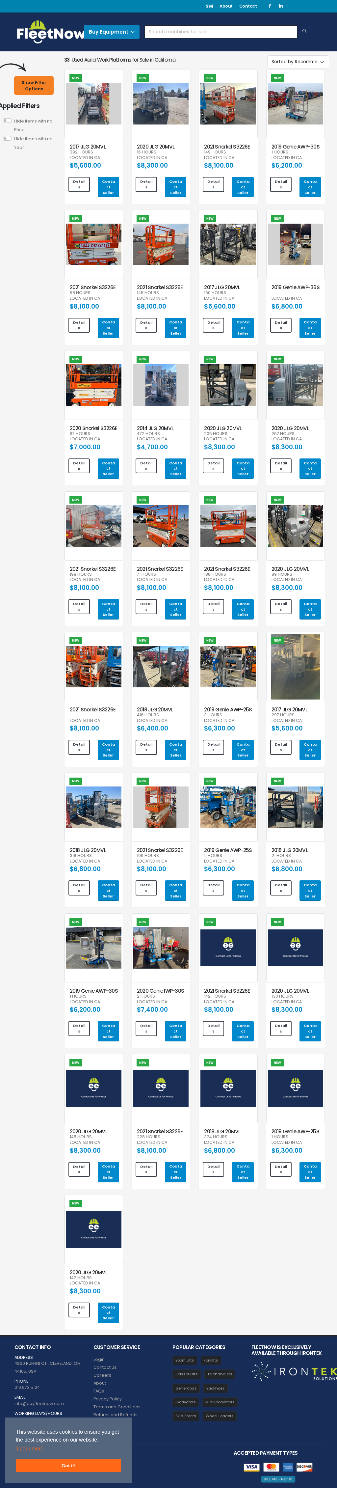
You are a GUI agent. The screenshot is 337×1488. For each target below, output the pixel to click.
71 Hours (146, 574)
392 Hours (81, 152)
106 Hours (148, 856)
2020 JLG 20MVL (155, 146)
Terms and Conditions (117, 1407)
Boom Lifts (184, 1360)
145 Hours (148, 293)
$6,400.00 (152, 728)
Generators (186, 1388)
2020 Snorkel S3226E (93, 428)
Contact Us (105, 1367)
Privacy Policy (107, 1399)
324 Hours (215, 1137)
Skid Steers (185, 1416)
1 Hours (280, 152)
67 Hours (80, 434)
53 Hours (80, 293)
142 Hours (215, 996)
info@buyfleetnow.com (39, 1403)
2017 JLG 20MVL (88, 146)
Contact (248, 6)
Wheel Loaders (220, 1416)
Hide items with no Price (33, 125)
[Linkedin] (280, 6)
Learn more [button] (30, 1448)
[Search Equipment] (304, 31)
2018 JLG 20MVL (155, 709)
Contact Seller (108, 187)
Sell (209, 6)
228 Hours (148, 1137)
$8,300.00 (152, 165)
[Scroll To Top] (325, 1480)
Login (99, 1359)
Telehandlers (219, 1374)
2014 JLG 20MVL (155, 428)
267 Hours (283, 434)
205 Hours (215, 434)
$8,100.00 (218, 165)
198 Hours (81, 574)
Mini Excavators (220, 1402)
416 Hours (148, 715)
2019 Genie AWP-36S (296, 287)
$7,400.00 (152, 1009)
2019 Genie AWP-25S (228, 709)
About (226, 6)
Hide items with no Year (33, 143)
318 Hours (81, 856)
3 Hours (213, 715)
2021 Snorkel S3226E (227, 146)
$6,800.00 (287, 306)
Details (79, 184)
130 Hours (283, 996)
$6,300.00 (219, 728)
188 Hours (215, 574)
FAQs (98, 1391)
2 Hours (146, 996)
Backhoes (215, 1388)
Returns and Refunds (115, 1415)
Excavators (185, 1402)
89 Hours (282, 574)
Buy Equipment (108, 31)
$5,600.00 (85, 165)
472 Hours (148, 434)
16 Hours (146, 152)
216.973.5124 (27, 1387)
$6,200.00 (287, 165)
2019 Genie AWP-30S (296, 146)
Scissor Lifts (186, 1374)
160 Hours (215, 293)
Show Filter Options (33, 86)
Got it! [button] (69, 1465)
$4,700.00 (152, 447)
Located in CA (85, 158)
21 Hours (281, 856)
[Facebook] (269, 6)
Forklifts (211, 1360)
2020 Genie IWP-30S (160, 990)
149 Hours (215, 152)
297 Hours (283, 715)
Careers (102, 1375)
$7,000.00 (85, 447)
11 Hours (213, 856)
